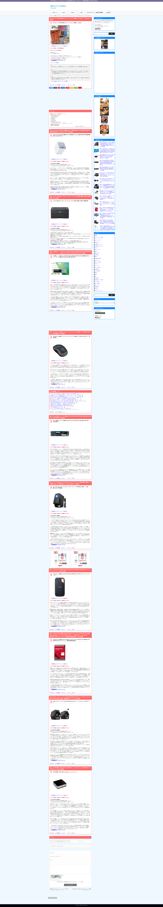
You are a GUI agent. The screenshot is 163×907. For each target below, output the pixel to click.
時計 (96, 274)
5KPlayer (53, 119)
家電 (96, 235)
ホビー (96, 247)
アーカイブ (96, 301)
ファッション (97, 265)
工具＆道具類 (97, 270)
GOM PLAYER (54, 117)
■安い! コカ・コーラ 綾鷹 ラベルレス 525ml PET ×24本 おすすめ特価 (62, 398)
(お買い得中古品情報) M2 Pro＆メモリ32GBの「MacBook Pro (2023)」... (63, 402)
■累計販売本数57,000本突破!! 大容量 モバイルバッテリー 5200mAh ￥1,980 (80, 889)
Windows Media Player (55, 122)
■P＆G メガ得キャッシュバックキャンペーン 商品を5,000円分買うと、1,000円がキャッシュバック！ (60, 889)
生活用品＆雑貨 (98, 258)
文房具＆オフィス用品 (99, 279)
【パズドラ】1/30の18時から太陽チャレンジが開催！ (60, 408)
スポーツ (96, 263)
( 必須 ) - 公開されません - (56, 856)
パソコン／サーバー (98, 238)
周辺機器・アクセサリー (57, 15)
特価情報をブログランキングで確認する (59, 46)
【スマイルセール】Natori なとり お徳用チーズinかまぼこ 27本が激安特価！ (64, 393)
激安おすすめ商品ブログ (80, 126)
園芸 (96, 272)
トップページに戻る (52, 897)
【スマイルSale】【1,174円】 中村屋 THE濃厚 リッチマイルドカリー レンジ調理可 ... (65, 397)
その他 (96, 288)
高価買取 (96, 286)
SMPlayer (53, 118)
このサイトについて (98, 290)
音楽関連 (96, 269)
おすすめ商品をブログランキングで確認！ (59, 81)
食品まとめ (97, 253)
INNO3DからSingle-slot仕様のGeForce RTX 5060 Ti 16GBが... (61, 405)
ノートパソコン (98, 240)
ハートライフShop (57, 50)
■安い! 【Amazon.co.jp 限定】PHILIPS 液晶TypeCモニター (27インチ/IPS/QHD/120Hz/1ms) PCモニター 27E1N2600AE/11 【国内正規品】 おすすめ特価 (107, 215)
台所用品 (96, 254)
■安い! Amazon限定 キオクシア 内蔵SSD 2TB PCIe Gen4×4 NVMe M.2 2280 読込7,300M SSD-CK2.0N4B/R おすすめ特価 (107, 169)
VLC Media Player (55, 116)
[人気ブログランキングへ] (98, 29)
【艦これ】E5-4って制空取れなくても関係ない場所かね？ (61, 404)
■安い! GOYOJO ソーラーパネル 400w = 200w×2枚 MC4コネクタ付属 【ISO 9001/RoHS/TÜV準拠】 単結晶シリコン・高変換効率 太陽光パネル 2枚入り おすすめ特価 (107, 144)
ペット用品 (97, 281)
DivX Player (53, 120)
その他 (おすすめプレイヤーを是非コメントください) (62, 123)
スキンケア (97, 260)
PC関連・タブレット (99, 244)
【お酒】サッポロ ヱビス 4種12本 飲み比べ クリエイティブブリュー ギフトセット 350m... (66, 396)
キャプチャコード (58, 880)
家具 (96, 256)
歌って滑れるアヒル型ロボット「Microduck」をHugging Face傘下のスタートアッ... (65, 399)
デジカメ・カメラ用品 (99, 237)
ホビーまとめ (97, 249)
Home (51, 15)
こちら (103, 22)
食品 (96, 251)
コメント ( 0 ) (81, 841)
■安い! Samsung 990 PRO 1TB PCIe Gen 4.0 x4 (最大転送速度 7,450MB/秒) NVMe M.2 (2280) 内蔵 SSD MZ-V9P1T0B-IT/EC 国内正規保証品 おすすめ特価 (107, 162)
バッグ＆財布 (97, 267)
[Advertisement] (70, 99)
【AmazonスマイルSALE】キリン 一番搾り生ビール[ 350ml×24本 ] (62, 403)
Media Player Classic (55, 115)
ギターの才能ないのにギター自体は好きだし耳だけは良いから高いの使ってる (64, 409)
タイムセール (97, 285)
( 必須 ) (52, 852)
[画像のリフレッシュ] (62, 875)
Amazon (58, 161)
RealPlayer (53, 121)
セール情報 (97, 283)
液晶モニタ (97, 242)
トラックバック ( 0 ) (60, 841)
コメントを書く (72, 192)
